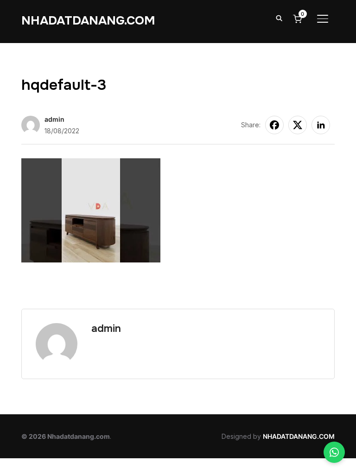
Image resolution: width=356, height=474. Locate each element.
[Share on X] (297, 125)
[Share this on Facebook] (274, 125)
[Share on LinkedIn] (321, 125)
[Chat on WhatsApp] (334, 452)
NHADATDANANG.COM (88, 20)
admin (54, 119)
